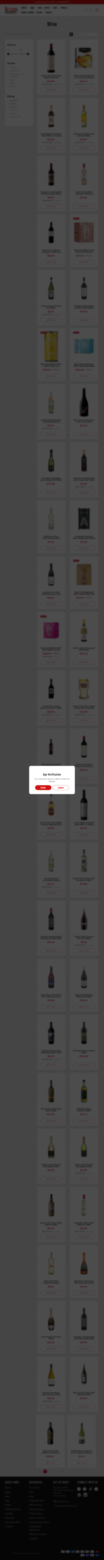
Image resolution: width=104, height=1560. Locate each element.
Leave (61, 787)
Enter (43, 787)
